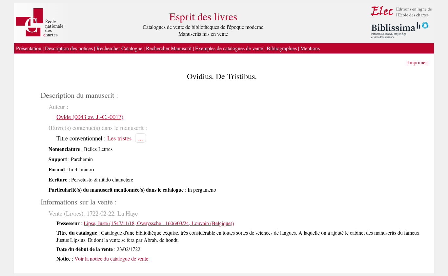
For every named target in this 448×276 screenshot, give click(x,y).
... (140, 138)
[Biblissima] (400, 38)
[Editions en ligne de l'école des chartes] (382, 16)
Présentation (28, 48)
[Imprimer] (417, 62)
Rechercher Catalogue (119, 48)
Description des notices (69, 48)
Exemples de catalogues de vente (229, 48)
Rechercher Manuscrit (169, 48)
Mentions (310, 48)
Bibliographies (282, 48)
